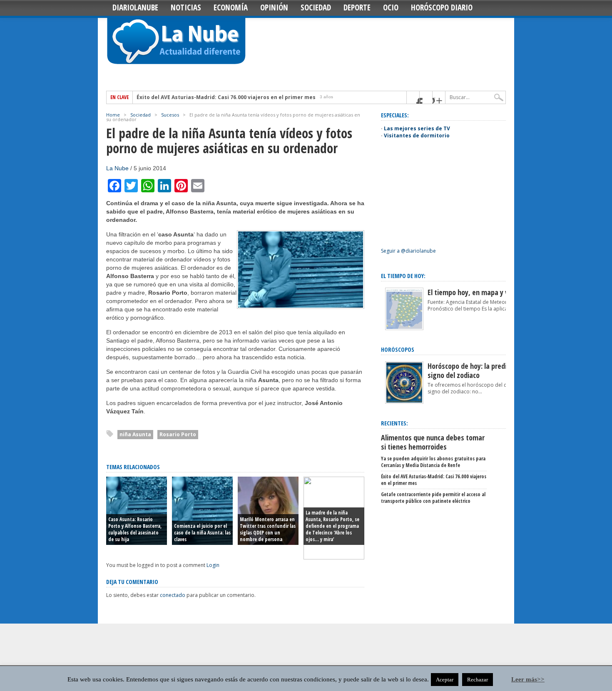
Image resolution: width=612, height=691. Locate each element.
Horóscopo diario (442, 7)
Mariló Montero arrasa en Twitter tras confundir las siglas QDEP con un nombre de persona (268, 529)
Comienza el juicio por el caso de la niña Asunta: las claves (202, 532)
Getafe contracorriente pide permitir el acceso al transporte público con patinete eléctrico (433, 498)
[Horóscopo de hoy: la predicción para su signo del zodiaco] (404, 401)
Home (113, 115)
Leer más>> (528, 679)
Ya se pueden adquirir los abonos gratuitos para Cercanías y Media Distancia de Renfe (433, 462)
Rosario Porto (177, 434)
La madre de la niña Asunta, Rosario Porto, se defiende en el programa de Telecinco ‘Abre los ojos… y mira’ (332, 526)
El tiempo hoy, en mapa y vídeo (474, 292)
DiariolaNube (135, 7)
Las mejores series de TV (417, 128)
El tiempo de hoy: (403, 276)
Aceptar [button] (444, 679)
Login (212, 565)
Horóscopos (397, 349)
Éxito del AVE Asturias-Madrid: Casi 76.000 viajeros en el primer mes (226, 97)
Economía (231, 7)
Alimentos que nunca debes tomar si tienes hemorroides (433, 442)
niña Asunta (135, 434)
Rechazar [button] (477, 679)
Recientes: (394, 423)
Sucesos (170, 115)
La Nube (117, 168)
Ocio (390, 7)
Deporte (357, 7)
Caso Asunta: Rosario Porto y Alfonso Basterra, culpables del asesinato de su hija (135, 529)
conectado (172, 595)
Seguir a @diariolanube (408, 250)
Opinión (274, 7)
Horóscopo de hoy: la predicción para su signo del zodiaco (487, 370)
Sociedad (316, 7)
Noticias (186, 7)
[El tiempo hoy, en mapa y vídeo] (404, 328)
